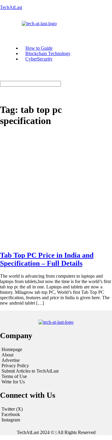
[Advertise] (56, 360)
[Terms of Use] (56, 376)
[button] (9, 29)
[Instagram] (56, 420)
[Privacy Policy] (56, 365)
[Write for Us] (56, 382)
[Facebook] (56, 414)
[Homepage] (56, 349)
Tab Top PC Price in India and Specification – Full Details (46, 259)
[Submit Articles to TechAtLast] (56, 371)
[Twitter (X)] (56, 409)
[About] (56, 355)
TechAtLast (11, 7)
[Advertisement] (56, 189)
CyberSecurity (39, 58)
